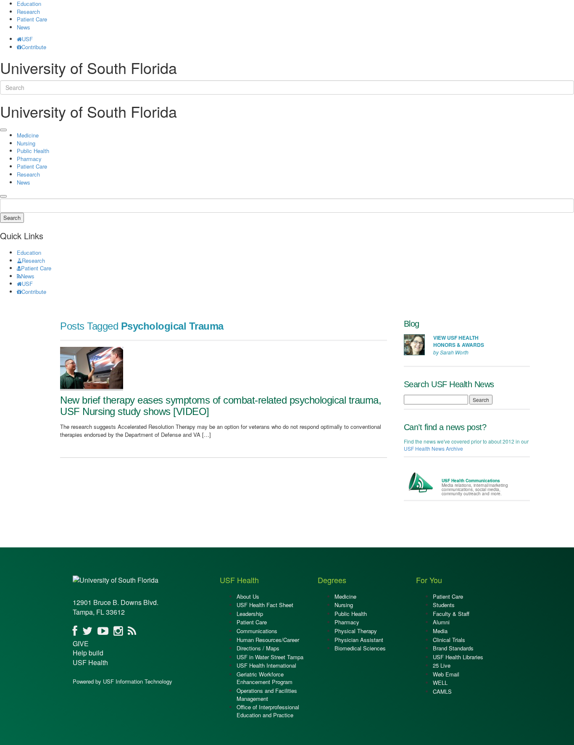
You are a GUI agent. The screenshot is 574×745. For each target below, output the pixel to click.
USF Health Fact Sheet (265, 605)
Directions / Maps (258, 648)
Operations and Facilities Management (267, 695)
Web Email (446, 674)
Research (28, 12)
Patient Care (32, 19)
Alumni (441, 622)
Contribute (33, 47)
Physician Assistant (358, 640)
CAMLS (442, 691)
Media (440, 631)
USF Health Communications (471, 480)
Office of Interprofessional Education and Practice (268, 711)
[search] (3, 196)
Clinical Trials (449, 640)
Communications (257, 631)
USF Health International (266, 665)
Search (12, 218)
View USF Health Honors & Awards (458, 341)
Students (444, 605)
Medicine (28, 135)
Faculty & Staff (451, 614)
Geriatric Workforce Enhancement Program (264, 678)
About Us (248, 596)
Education (29, 252)
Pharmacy (29, 159)
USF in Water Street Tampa (270, 657)
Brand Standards (453, 648)
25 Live (441, 665)
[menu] (3, 130)
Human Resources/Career (268, 640)
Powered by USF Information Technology (122, 681)
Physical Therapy (355, 631)
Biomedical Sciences (360, 648)
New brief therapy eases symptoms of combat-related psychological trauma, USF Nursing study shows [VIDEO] (220, 405)
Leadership (250, 614)
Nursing (26, 143)
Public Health (33, 151)
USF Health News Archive (433, 448)
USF (27, 39)
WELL (440, 683)
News (23, 27)
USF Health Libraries (458, 657)
